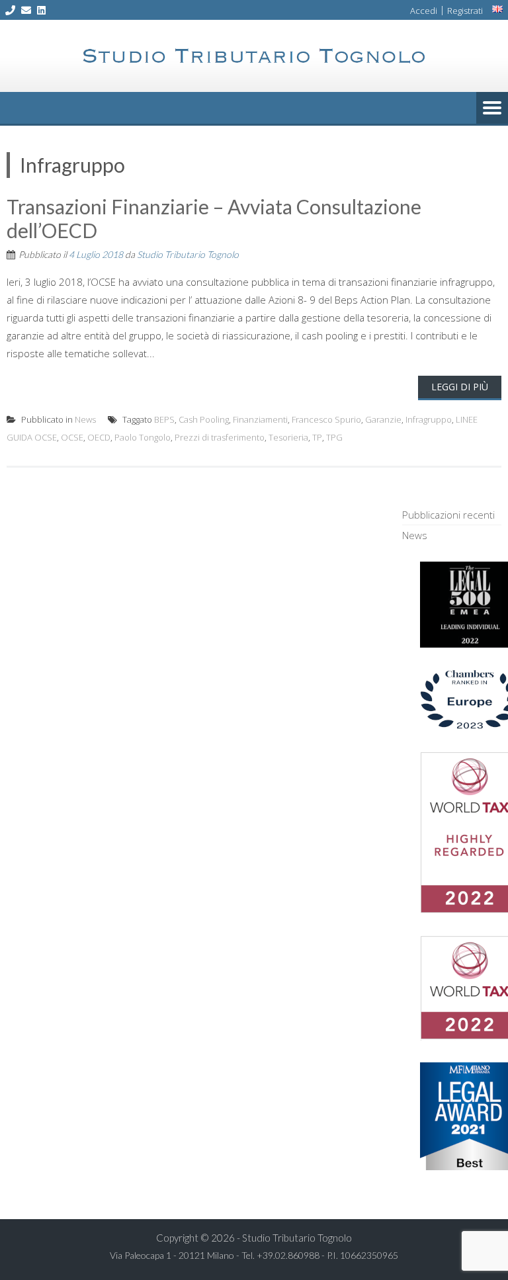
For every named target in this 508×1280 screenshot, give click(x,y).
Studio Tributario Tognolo (188, 254)
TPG (334, 437)
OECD (98, 437)
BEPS (164, 419)
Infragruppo (428, 419)
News (85, 419)
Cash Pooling (204, 419)
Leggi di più (459, 386)
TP (317, 437)
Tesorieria (288, 437)
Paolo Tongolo (142, 437)
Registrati (465, 11)
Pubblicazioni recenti (448, 514)
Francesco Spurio (326, 419)
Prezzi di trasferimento (220, 437)
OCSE (72, 437)
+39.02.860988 (288, 1255)
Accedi (423, 11)
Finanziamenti (260, 419)
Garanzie (383, 419)
